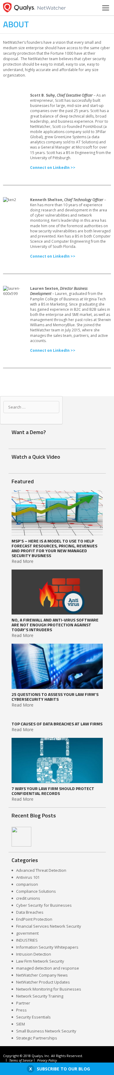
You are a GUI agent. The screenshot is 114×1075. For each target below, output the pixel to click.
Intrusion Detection (33, 954)
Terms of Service (21, 1060)
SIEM (20, 1024)
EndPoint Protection (34, 919)
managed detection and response (47, 968)
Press (21, 1010)
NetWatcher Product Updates (43, 982)
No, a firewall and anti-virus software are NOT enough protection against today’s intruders (55, 625)
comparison (27, 884)
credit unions (28, 898)
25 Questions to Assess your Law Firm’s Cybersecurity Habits (55, 697)
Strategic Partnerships (36, 1038)
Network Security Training (39, 996)
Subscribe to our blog (63, 1069)
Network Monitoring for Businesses (48, 989)
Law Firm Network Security (40, 961)
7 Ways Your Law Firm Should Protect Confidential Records (53, 791)
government (27, 933)
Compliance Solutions (36, 891)
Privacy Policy (47, 1060)
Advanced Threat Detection (41, 870)
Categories (25, 860)
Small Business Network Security (46, 1031)
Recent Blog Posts (34, 815)
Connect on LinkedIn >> (52, 167)
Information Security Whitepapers (47, 947)
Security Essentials (33, 1017)
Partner (23, 1003)
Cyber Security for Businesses (44, 905)
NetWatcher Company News (42, 975)
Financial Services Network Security (48, 926)
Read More (22, 561)
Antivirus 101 (28, 877)
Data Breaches (29, 912)
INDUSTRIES (27, 940)
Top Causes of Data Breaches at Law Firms (57, 723)
